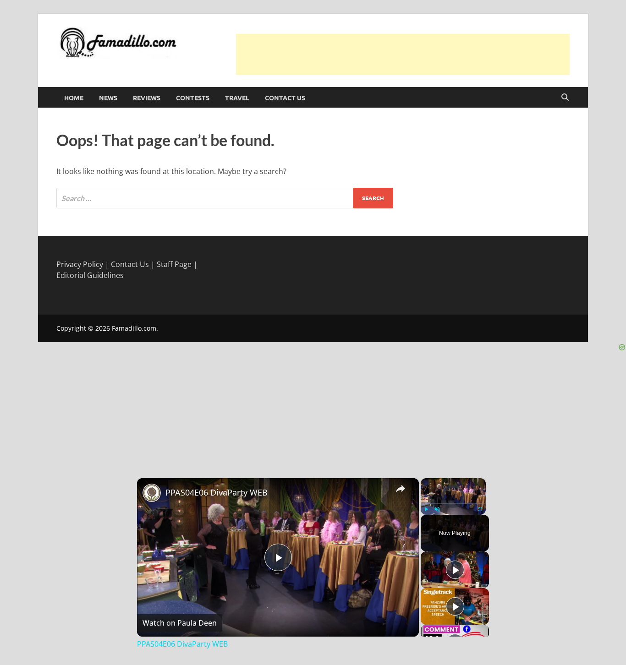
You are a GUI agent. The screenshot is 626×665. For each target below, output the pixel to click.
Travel (237, 97)
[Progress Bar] (453, 503)
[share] (400, 488)
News (108, 97)
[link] (152, 493)
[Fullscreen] (480, 509)
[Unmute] (437, 509)
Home (73, 97)
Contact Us (285, 97)
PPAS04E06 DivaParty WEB (216, 492)
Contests (192, 97)
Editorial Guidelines (90, 275)
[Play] (426, 509)
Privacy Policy (79, 264)
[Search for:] (224, 198)
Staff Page (174, 264)
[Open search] (565, 97)
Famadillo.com (134, 328)
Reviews (146, 97)
